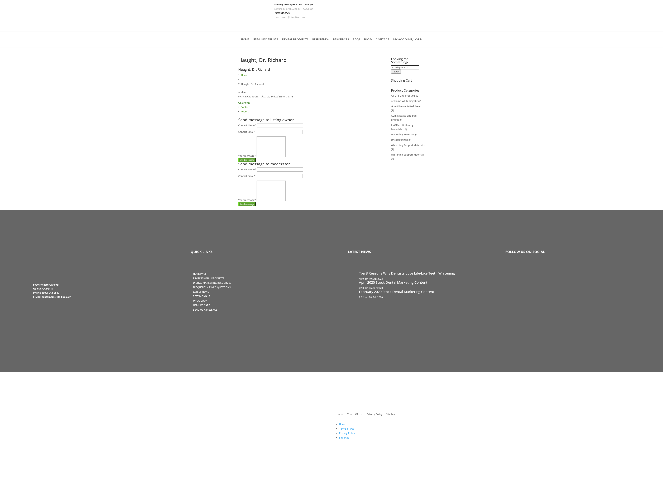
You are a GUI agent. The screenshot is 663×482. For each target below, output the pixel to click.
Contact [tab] (245, 107)
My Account (201, 300)
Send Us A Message (205, 309)
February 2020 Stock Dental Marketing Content (396, 291)
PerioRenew (320, 39)
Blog (368, 39)
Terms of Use (346, 428)
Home (245, 39)
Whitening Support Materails (408, 145)
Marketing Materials (403, 134)
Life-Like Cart (201, 305)
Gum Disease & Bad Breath (406, 106)
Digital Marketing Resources (212, 282)
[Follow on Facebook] (633, 24)
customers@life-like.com (290, 17)
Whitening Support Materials (408, 154)
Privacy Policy (374, 414)
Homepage (199, 273)
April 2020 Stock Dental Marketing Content (393, 282)
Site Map (391, 414)
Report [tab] (244, 111)
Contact (383, 39)
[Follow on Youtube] (653, 24)
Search (395, 71)
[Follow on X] (643, 24)
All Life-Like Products (403, 95)
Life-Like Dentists (265, 39)
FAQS (356, 39)
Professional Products (208, 278)
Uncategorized (399, 139)
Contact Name (247, 125)
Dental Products (295, 39)
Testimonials (201, 296)
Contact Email (247, 131)
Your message (247, 155)
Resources (341, 39)
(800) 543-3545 (282, 13)
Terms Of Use (355, 414)
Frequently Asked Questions (212, 287)
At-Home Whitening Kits (405, 101)
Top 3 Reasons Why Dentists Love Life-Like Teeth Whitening (407, 273)
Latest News (201, 291)
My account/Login (407, 39)
